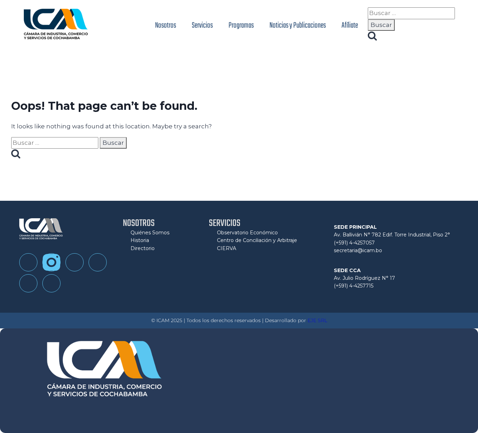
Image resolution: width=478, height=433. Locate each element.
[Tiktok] (74, 262)
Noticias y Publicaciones (297, 25)
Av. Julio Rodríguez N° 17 (364, 278)
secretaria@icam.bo (358, 250)
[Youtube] (98, 262)
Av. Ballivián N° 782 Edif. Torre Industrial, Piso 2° (392, 235)
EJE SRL (317, 320)
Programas (241, 25)
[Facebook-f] (28, 262)
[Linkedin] (28, 283)
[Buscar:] (411, 12)
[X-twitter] (51, 283)
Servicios (202, 25)
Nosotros (165, 25)
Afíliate (350, 25)
